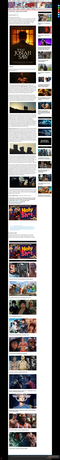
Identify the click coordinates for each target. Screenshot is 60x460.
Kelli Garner (19, 227)
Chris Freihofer (28, 226)
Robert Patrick (21, 228)
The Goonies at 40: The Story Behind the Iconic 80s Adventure (44, 196)
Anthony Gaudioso (16, 226)
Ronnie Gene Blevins (27, 228)
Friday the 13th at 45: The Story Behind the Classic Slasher (21, 279)
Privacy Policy (36, 456)
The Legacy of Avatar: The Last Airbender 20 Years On (20, 297)
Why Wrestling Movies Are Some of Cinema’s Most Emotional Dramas (44, 98)
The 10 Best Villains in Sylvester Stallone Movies (19, 429)
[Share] (59, 17)
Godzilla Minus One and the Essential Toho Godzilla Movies (44, 158)
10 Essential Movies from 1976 (15, 316)
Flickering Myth (30, 5)
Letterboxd (16, 201)
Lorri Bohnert (23, 227)
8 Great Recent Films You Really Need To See (18, 372)
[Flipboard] (59, 10)
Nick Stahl (33, 227)
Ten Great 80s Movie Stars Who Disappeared (18, 353)
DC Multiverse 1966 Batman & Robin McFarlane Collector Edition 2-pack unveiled (44, 85)
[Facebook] (59, 6)
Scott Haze (31, 228)
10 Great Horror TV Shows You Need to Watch (18, 448)
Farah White (11, 227)
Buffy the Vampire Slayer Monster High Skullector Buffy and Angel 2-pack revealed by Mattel (44, 112)
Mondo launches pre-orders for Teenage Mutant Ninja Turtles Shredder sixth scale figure (44, 48)
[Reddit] (59, 12)
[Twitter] (59, 14)
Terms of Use (32, 456)
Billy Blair (23, 226)
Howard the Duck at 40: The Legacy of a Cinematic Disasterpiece (43, 171)
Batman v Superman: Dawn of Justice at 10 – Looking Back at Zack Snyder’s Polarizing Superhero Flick (22, 391)
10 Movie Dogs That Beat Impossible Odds (43, 61)
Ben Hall (20, 226)
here (19, 200)
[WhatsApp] (59, 8)
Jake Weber (15, 227)
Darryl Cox (32, 226)
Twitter (11, 201)
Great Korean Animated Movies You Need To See (19, 334)
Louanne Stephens (29, 227)
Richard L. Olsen (16, 228)
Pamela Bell (11, 228)
